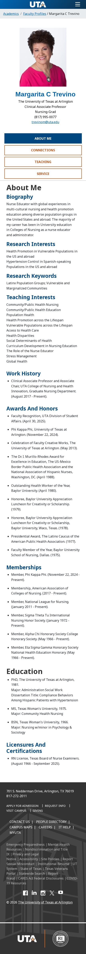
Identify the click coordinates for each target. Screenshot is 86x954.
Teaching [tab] (43, 162)
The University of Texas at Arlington (45, 902)
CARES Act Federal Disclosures (41, 878)
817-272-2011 (16, 796)
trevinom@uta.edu (45, 122)
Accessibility (28, 859)
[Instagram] (43, 893)
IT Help (65, 827)
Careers (45, 827)
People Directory (51, 822)
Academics (11, 13)
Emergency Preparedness (25, 844)
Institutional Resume (53, 864)
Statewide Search (32, 873)
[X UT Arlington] (51, 893)
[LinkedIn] (34, 893)
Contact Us (20, 822)
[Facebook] (25, 893)
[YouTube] (60, 893)
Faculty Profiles (34, 13)
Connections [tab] (43, 150)
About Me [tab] (43, 138)
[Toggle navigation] (78, 4)
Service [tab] (43, 174)
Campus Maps (21, 827)
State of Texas (31, 868)
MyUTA (15, 832)
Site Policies (50, 859)
